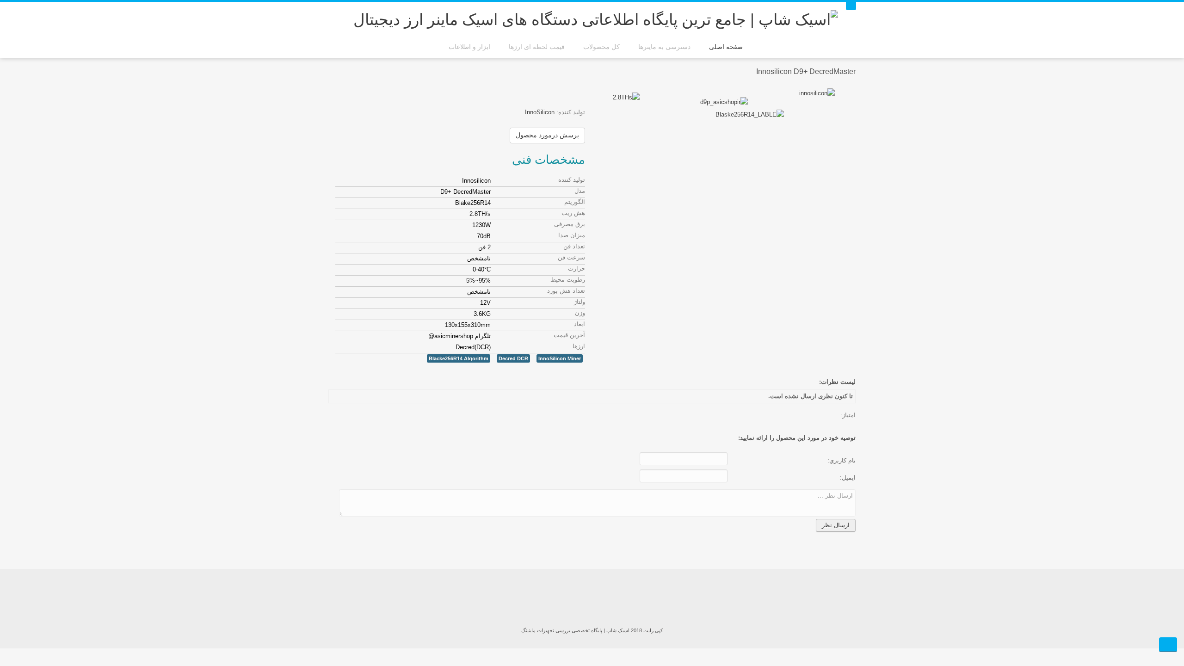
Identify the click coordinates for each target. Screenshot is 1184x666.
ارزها (579, 346)
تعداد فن (574, 246)
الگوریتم (574, 201)
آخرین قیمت (569, 335)
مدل (579, 190)
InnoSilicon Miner (559, 358)
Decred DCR (513, 358)
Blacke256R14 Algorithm (458, 358)
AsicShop (592, 599)
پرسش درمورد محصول (547, 135)
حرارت (576, 268)
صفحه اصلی (726, 46)
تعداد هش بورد (566, 290)
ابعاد (579, 324)
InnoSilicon (540, 112)
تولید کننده (571, 179)
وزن (580, 312)
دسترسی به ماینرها (664, 46)
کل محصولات (601, 46)
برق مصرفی (569, 224)
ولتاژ (579, 301)
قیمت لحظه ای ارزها (537, 46)
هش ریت (573, 213)
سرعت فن (571, 257)
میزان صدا (571, 235)
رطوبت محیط (567, 279)
